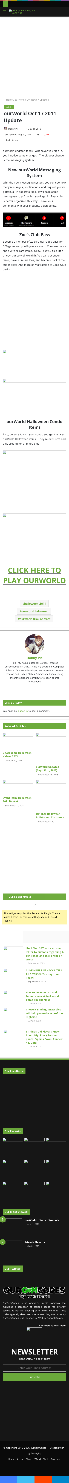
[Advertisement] (34, 55)
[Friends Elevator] (12, 1250)
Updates (44, 99)
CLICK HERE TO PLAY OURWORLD (34, 575)
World (37, 1459)
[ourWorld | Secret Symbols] (12, 1228)
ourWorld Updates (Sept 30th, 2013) (47, 768)
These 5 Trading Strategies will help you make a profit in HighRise (44, 1013)
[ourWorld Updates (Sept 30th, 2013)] (51, 748)
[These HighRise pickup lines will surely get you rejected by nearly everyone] (13, 1187)
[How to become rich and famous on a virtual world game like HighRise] (13, 997)
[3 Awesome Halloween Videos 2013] (18, 741)
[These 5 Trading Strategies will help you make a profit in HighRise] (13, 1017)
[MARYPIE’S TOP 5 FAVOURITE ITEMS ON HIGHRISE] (56, 1192)
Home (9, 99)
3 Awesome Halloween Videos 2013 (17, 754)
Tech (45, 1459)
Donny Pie (13, 128)
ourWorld (20, 99)
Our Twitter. (12, 1268)
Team (29, 1459)
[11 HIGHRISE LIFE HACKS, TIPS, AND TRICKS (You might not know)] (13, 978)
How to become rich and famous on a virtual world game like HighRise (42, 996)
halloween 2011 (35, 603)
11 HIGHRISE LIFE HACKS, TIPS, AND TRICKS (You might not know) (44, 974)
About (20, 1459)
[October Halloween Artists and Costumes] (51, 795)
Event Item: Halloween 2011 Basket (17, 799)
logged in (23, 710)
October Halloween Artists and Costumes (50, 815)
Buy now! (56, 1459)
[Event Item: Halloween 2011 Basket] (18, 787)
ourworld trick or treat (35, 619)
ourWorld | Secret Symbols (42, 1220)
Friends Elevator (35, 1242)
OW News (32, 99)
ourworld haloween (34, 611)
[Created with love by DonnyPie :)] (23, 11)
